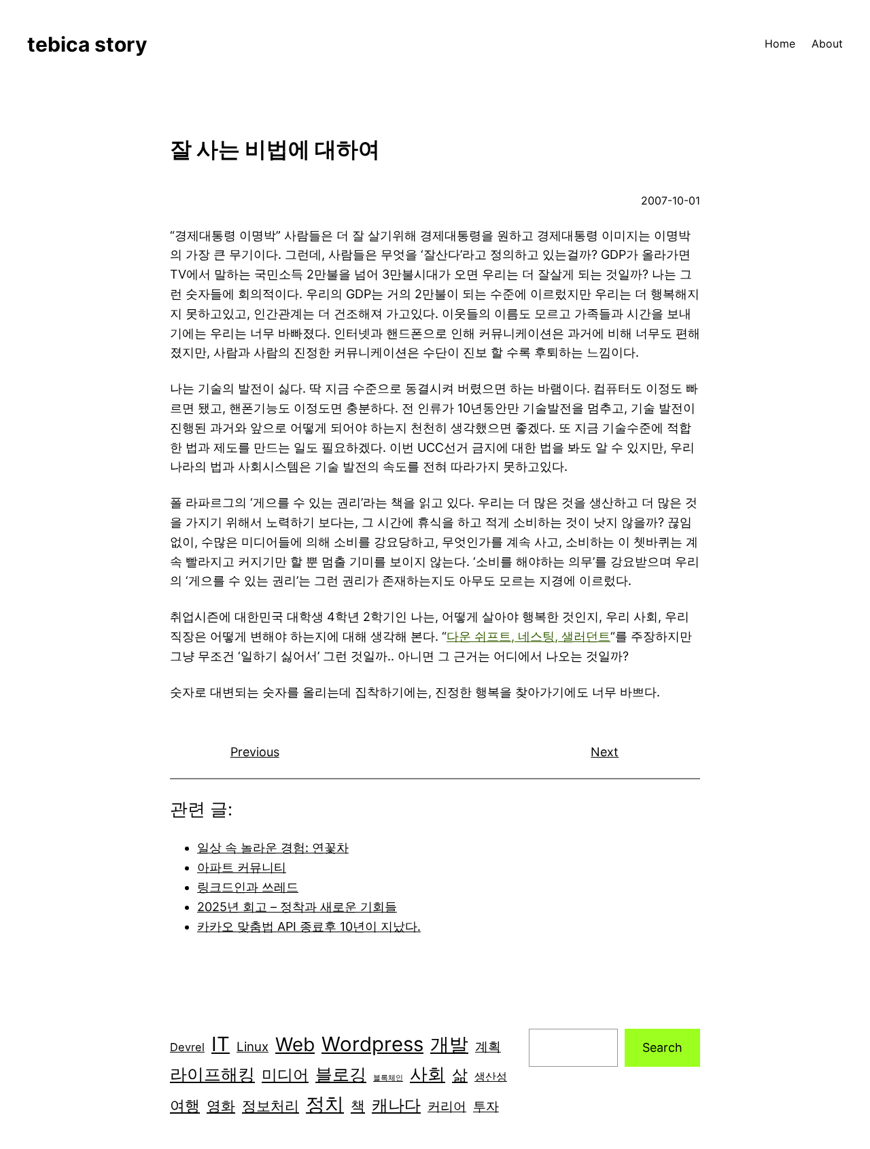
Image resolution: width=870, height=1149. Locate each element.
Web (295, 1044)
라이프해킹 (212, 1074)
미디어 (285, 1074)
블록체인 (388, 1078)
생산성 (490, 1076)
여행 (185, 1105)
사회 (427, 1073)
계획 (488, 1047)
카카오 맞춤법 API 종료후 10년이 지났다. (309, 926)
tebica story (87, 44)
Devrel (187, 1047)
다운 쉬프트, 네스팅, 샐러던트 (528, 636)
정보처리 (270, 1105)
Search (662, 1047)
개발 (449, 1044)
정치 (325, 1104)
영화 (221, 1105)
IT (220, 1044)
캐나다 (396, 1105)
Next (605, 752)
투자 (486, 1106)
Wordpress (372, 1044)
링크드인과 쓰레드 (247, 887)
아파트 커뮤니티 (241, 867)
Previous (254, 752)
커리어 (447, 1106)
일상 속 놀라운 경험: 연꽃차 (273, 848)
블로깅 (340, 1074)
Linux (252, 1047)
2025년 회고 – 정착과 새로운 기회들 (297, 907)
